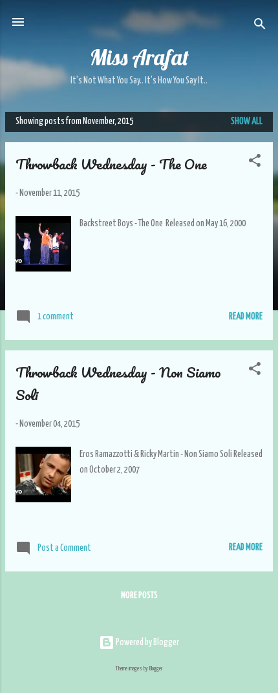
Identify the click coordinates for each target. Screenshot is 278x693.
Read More (245, 316)
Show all (246, 121)
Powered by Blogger (146, 642)
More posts (139, 596)
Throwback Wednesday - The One (111, 164)
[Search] (260, 26)
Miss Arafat (139, 57)
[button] (254, 163)
